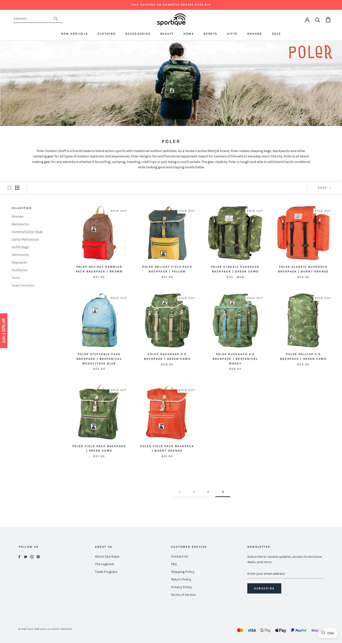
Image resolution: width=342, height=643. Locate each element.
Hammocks (20, 255)
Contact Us (179, 556)
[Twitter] (25, 556)
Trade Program (106, 572)
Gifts (232, 33)
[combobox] (33, 18)
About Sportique (107, 556)
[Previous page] (179, 492)
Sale (276, 33)
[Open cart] (328, 19)
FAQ (174, 564)
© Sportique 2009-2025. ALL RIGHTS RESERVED (45, 629)
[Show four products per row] (17, 188)
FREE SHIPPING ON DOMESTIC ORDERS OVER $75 (171, 4)
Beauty (167, 33)
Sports (210, 33)
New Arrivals (74, 33)
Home (189, 33)
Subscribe (264, 588)
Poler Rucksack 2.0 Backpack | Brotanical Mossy (235, 359)
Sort (323, 187)
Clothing (106, 33)
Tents (16, 278)
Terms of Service (183, 595)
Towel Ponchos (23, 285)
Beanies (17, 216)
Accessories (138, 33)
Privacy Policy (181, 587)
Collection (22, 208)
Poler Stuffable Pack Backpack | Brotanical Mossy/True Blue (99, 359)
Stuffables (19, 270)
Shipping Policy (182, 572)
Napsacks (19, 262)
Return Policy (181, 579)
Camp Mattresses (25, 239)
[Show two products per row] (9, 188)
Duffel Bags (20, 247)
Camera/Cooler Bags (27, 232)
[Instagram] (32, 556)
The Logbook (104, 564)
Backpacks (20, 224)
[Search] (317, 19)
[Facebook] (19, 556)
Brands (254, 33)
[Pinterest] (38, 556)
